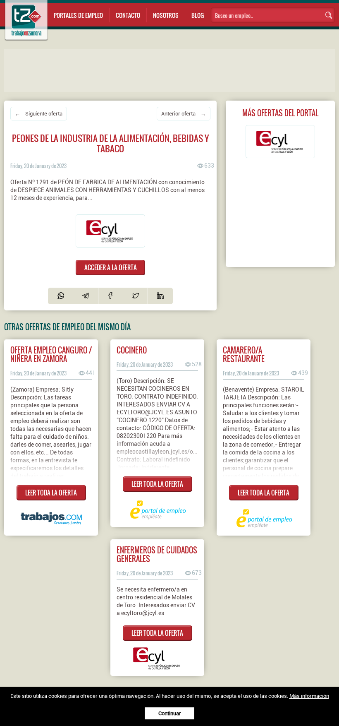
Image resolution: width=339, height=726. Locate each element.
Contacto (128, 15)
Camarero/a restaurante (244, 354)
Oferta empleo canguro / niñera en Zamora (51, 354)
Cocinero (132, 350)
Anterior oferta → (183, 114)
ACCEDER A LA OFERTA (110, 267)
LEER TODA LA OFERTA (51, 492)
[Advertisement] (169, 70)
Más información (309, 696)
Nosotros (166, 15)
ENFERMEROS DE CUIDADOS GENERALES (157, 554)
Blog (197, 15)
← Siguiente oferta (38, 114)
